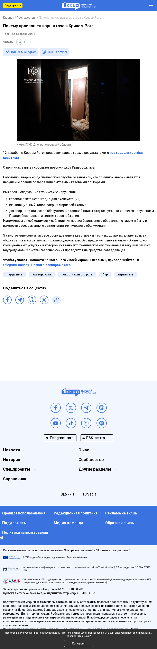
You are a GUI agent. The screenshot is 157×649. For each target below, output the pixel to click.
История (11, 459)
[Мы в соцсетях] (55, 408)
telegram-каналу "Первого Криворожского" (37, 265)
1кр (105, 274)
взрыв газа (125, 274)
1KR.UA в (23, 52)
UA (19, 42)
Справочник (14, 478)
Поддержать (12, 5)
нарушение (14, 274)
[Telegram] (19, 300)
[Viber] (32, 300)
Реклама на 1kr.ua (121, 513)
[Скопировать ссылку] (56, 300)
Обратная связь (119, 523)
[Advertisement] (78, 342)
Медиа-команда (68, 523)
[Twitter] (44, 300)
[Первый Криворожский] (78, 5)
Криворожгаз (42, 274)
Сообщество (91, 459)
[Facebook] (7, 300)
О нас (83, 449)
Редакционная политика (76, 513)
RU (27, 42)
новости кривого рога (77, 274)
